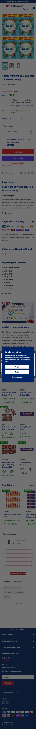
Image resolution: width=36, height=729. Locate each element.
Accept (17, 367)
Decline (17, 372)
